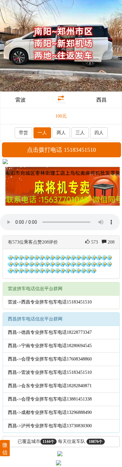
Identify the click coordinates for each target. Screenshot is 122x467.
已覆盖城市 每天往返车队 (60, 441)
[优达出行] (61, 45)
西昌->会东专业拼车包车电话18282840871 (50, 385)
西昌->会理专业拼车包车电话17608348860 (50, 359)
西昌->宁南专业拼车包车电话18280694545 (50, 345)
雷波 (20, 100)
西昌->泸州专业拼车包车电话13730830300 (50, 425)
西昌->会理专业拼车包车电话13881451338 (50, 399)
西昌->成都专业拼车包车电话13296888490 (50, 412)
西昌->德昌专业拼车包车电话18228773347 (50, 332)
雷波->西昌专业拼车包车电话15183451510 (50, 302)
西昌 (101, 100)
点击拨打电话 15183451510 (61, 150)
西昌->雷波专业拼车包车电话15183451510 (50, 372)
